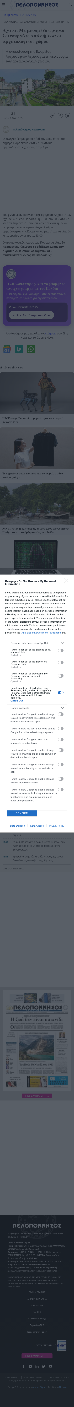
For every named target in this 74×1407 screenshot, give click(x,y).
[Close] (67, 581)
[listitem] (37, 643)
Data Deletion (17, 825)
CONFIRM (22, 813)
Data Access (37, 825)
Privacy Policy (56, 825)
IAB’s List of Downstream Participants (41, 632)
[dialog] (37, 703)
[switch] (61, 650)
